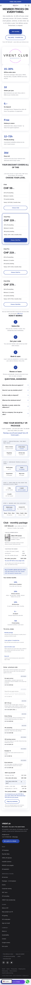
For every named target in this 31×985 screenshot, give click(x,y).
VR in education (6, 919)
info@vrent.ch (5, 834)
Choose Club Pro (15, 272)
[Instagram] (3, 962)
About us (4, 931)
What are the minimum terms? (11, 400)
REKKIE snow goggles (8, 865)
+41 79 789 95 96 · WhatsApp (10, 837)
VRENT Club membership (8, 900)
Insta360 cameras (6, 861)
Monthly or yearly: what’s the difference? (11, 406)
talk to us (20, 313)
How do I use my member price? (12, 390)
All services (5, 877)
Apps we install (6, 923)
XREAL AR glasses (7, 857)
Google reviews (6, 942)
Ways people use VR (7, 911)
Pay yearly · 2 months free (15, 37)
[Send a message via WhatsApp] (27, 981)
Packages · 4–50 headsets (9, 881)
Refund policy (5, 971)
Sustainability (5, 935)
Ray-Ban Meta (5, 854)
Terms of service (13, 971)
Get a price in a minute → (11, 841)
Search (3, 968)
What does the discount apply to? (12, 385)
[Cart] (28, 5)
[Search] (25, 5)
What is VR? (5, 908)
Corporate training (6, 888)
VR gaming (5, 915)
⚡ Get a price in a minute (13, 981)
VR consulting (5, 896)
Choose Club (15, 207)
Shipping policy (21, 968)
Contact (4, 938)
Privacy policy (14, 968)
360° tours (4, 892)
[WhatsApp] (7, 962)
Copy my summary (12, 801)
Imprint (8, 968)
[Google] (11, 962)
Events (4, 884)
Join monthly (15, 31)
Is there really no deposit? (10, 395)
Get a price (5, 946)
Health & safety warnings (7, 973)
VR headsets (5, 850)
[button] (7, 981)
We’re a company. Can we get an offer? (12, 413)
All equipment (5, 869)
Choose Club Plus (15, 240)
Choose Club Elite (15, 304)
